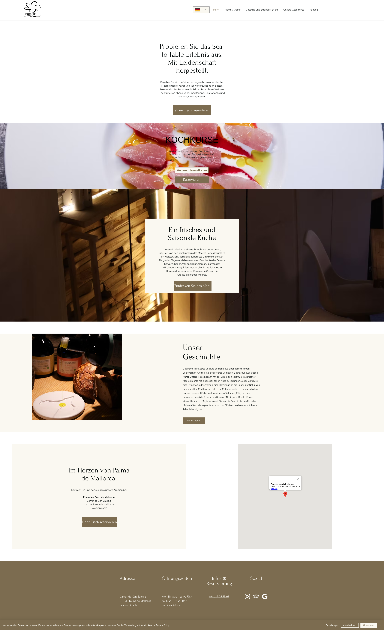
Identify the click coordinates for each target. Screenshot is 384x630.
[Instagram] (247, 596)
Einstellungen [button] (332, 625)
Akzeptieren (368, 625)
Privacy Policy (162, 625)
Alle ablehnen (349, 625)
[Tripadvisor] (256, 596)
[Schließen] (380, 625)
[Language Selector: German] (201, 9)
